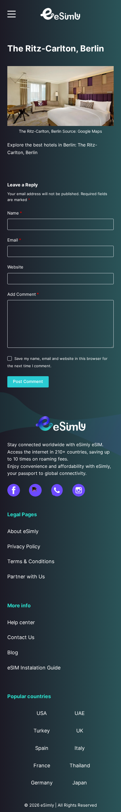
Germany (42, 783)
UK (79, 731)
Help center (21, 622)
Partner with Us (26, 576)
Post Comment (28, 381)
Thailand (80, 765)
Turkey (41, 731)
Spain (41, 748)
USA (42, 713)
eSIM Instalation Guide (33, 668)
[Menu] (11, 14)
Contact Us (20, 637)
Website (15, 267)
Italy (80, 748)
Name (14, 213)
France (41, 765)
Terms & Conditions (30, 561)
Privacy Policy (23, 546)
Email (14, 240)
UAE (80, 713)
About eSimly (23, 531)
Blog (12, 652)
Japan (79, 783)
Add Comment (23, 294)
